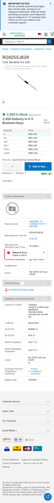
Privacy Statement (10, 459)
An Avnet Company (11, 482)
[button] (4, 34)
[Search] (49, 41)
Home (5, 49)
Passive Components (21, 49)
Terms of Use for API (33, 463)
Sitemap (6, 467)
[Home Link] (23, 34)
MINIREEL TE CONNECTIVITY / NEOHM (38, 224)
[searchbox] (24, 41)
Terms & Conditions (11, 463)
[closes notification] (50, 3)
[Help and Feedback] (48, 497)
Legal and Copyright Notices (34, 459)
